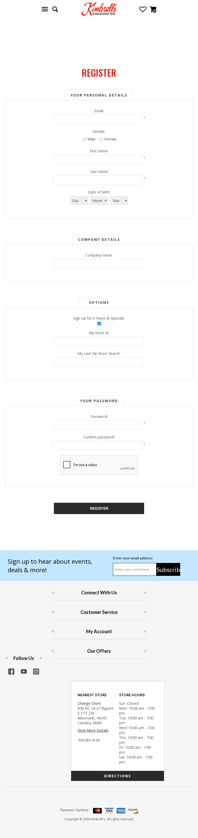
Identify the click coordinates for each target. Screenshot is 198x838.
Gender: (99, 131)
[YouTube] (24, 671)
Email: (99, 110)
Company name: (99, 255)
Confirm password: (99, 437)
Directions (117, 775)
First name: (99, 150)
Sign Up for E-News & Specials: (99, 318)
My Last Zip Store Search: (99, 353)
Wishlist (143, 9)
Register (99, 508)
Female (110, 139)
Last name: (99, 171)
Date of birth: (99, 192)
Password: (99, 416)
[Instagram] (36, 671)
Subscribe (168, 569)
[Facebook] (11, 671)
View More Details (93, 730)
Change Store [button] (89, 703)
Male (91, 139)
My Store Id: (99, 332)
